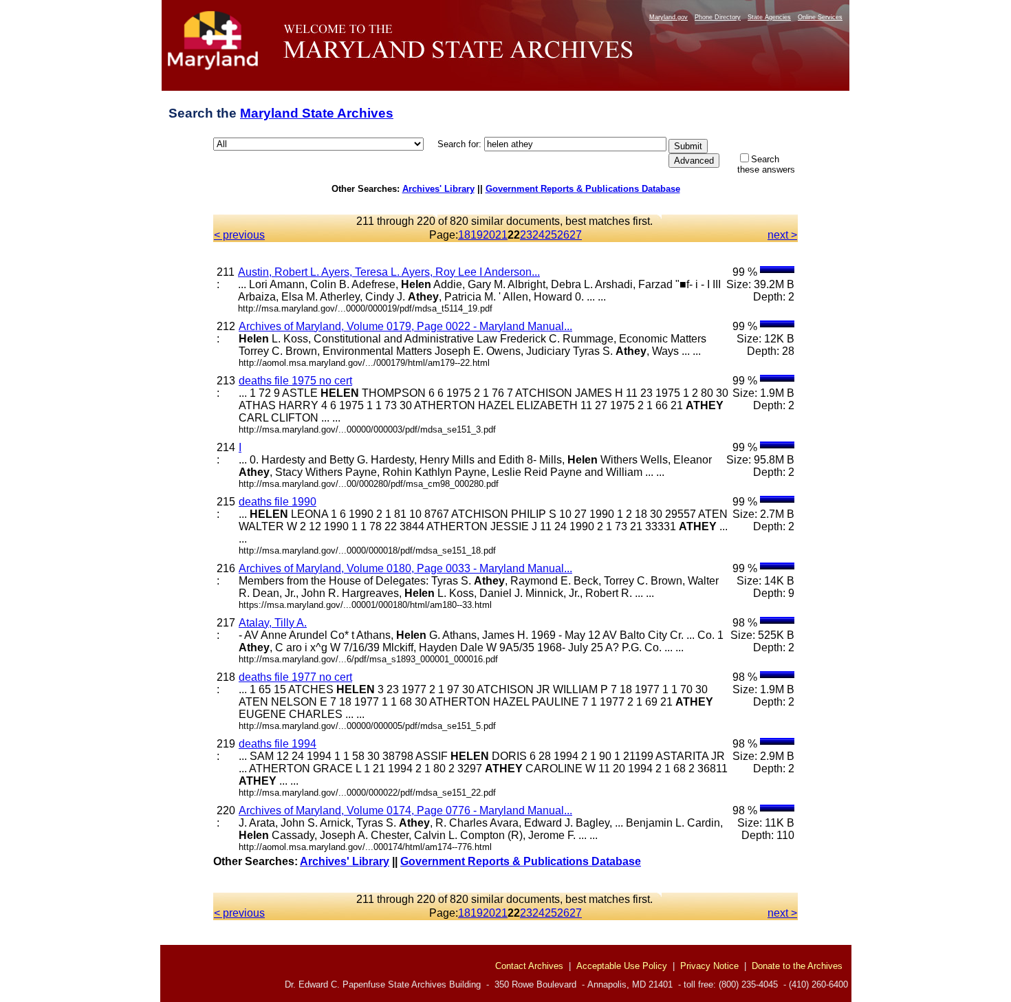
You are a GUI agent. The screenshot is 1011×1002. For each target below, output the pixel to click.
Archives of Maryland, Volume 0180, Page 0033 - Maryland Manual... (405, 568)
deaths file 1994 (277, 744)
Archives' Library (438, 189)
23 (526, 235)
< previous (239, 235)
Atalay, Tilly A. (273, 623)
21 (501, 235)
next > (782, 235)
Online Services (820, 17)
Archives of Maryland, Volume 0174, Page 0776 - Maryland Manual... (405, 810)
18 (464, 235)
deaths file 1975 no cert (295, 380)
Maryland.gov (668, 17)
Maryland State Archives (316, 113)
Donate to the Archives (797, 966)
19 (476, 235)
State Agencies (769, 17)
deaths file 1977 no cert (295, 677)
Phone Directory (718, 17)
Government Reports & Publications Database (583, 189)
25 (551, 235)
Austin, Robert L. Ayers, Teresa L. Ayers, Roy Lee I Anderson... (389, 272)
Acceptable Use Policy (621, 966)
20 (489, 235)
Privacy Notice (709, 966)
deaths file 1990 (277, 502)
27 (575, 235)
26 (563, 235)
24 (538, 235)
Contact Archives (529, 966)
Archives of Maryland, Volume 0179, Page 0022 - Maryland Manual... (405, 326)
